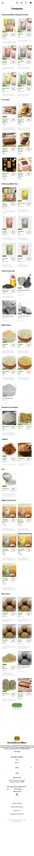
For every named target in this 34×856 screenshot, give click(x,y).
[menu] (2, 3)
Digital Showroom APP (19, 820)
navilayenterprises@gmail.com (17, 786)
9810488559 (18, 789)
